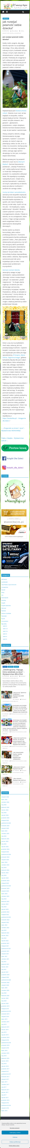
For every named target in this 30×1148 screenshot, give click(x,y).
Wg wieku (4, 624)
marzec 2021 (4, 967)
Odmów (15, 1137)
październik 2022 (6, 917)
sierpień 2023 (5, 891)
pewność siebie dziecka (8, 33)
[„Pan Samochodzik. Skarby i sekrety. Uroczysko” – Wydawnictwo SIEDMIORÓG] (6, 751)
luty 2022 (3, 938)
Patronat (3, 608)
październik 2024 (6, 854)
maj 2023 (3, 899)
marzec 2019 (4, 1029)
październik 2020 (6, 980)
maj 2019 (3, 1024)
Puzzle (3, 618)
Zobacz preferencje (15, 1142)
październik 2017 (6, 1074)
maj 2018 (3, 1056)
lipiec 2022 (4, 925)
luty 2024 (3, 875)
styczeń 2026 (4, 815)
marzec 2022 (4, 935)
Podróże (3, 611)
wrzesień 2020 (5, 982)
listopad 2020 (5, 977)
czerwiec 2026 (5, 802)
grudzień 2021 (5, 943)
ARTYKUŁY (5, 18)
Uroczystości (4, 621)
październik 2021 (6, 948)
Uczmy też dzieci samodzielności (14, 192)
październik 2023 (6, 886)
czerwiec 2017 (5, 1084)
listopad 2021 (5, 946)
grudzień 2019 (5, 1006)
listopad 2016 (5, 1103)
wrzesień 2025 (5, 825)
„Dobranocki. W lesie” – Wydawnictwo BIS (19, 768)
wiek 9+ (5, 639)
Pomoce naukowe (6, 613)
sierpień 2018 (5, 1048)
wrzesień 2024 (5, 857)
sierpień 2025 (5, 828)
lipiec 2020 (4, 988)
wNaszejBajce (15, 31)
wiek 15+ (5, 631)
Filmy (2, 592)
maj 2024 (3, 867)
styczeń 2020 (4, 1003)
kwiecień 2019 (5, 1027)
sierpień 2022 (5, 922)
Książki (3, 603)
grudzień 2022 (5, 912)
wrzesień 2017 (5, 1076)
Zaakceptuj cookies (15, 1132)
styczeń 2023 (4, 909)
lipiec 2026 (4, 799)
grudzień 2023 (5, 880)
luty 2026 (3, 812)
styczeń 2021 (4, 972)
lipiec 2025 (4, 831)
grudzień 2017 (5, 1069)
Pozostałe (4, 616)
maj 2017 (3, 1087)
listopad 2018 (5, 1040)
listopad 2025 (5, 820)
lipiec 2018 (4, 1050)
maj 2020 (3, 993)
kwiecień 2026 (5, 807)
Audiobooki (4, 582)
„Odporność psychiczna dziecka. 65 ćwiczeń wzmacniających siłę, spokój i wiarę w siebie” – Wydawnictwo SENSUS (20, 741)
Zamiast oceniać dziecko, (11, 270)
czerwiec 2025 (5, 833)
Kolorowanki (4, 597)
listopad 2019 (5, 1008)
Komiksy (3, 600)
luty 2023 (3, 906)
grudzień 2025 (5, 818)
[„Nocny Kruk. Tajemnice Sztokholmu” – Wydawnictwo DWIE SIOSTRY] (6, 692)
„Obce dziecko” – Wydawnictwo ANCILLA (19, 779)
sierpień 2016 (5, 1108)
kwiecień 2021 (5, 964)
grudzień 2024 (5, 849)
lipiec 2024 (4, 862)
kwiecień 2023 (5, 901)
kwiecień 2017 (5, 1089)
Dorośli (3, 590)
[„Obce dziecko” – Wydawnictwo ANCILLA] (6, 778)
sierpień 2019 (5, 1016)
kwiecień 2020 (5, 995)
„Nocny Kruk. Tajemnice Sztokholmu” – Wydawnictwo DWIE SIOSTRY (19, 695)
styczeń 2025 (4, 846)
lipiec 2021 (4, 956)
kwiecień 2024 (5, 870)
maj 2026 (3, 805)
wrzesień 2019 (5, 1014)
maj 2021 (3, 961)
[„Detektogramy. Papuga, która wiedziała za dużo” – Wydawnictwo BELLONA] (15, 650)
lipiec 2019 (4, 1019)
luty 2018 (3, 1063)
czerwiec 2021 (5, 959)
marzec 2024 (4, 873)
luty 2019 (3, 1032)
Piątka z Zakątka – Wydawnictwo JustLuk (12, 439)
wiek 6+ (5, 636)
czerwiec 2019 (5, 1022)
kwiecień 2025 (5, 839)
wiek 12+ (5, 628)
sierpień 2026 (5, 797)
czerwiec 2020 (5, 990)
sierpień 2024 (5, 859)
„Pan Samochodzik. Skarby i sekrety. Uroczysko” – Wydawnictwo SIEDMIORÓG (18, 756)
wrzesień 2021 (5, 951)
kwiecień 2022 (5, 933)
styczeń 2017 (4, 1097)
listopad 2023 (5, 883)
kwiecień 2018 (5, 1058)
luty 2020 (3, 1001)
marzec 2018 (4, 1061)
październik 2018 (6, 1042)
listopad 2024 (5, 852)
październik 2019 (6, 1011)
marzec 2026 (4, 810)
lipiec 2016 (4, 1110)
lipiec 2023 (4, 893)
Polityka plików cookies (14, 1145)
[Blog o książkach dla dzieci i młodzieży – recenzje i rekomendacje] (3, 12)
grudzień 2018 (5, 1037)
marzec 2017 (4, 1092)
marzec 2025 (4, 841)
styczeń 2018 (4, 1066)
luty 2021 (3, 969)
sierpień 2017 (5, 1079)
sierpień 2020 (5, 985)
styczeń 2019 (4, 1035)
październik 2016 (6, 1105)
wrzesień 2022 (5, 920)
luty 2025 (3, 844)
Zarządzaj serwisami (14, 1128)
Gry (2, 595)
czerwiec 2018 (5, 1053)
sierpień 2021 (5, 954)
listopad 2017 (5, 1071)
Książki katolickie (6, 605)
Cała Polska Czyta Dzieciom (8, 584)
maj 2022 (3, 930)
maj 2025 (3, 836)
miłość (22, 31)
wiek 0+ (5, 626)
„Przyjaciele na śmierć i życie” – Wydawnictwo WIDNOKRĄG (13, 429)
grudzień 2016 (5, 1100)
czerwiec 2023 (5, 896)
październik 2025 (6, 823)
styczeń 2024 (4, 878)
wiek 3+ (5, 634)
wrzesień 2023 (5, 888)
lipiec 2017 (4, 1082)
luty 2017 (3, 1095)
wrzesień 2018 (5, 1045)
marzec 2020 (4, 998)
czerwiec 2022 (5, 927)
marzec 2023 (4, 904)
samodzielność (17, 33)
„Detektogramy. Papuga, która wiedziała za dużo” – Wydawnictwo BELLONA (13, 671)
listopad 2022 (5, 914)
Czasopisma (4, 587)
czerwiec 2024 (5, 865)
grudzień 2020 (5, 974)
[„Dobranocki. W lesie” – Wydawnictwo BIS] (6, 766)
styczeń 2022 (4, 940)
